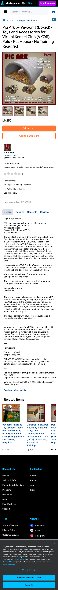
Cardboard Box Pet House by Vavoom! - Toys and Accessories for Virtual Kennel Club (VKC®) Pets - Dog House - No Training (37, 435)
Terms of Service (10, 525)
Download (7, 494)
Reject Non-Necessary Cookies (29, 577)
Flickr (37, 530)
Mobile (5, 475)
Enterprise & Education (13, 485)
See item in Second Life (15, 390)
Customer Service (10, 535)
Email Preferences (10, 504)
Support (6, 509)
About (33, 480)
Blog (4, 499)
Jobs (32, 485)
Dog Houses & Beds (28, 20)
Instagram (39, 536)
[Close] (54, 543)
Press (32, 490)
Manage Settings (29, 570)
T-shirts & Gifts (9, 480)
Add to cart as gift (29, 135)
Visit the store (10, 155)
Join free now (47, 3)
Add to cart (29, 128)
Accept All (29, 585)
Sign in (32, 3)
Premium (6, 490)
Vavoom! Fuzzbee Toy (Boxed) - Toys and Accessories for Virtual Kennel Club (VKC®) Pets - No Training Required (13, 433)
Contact (33, 475)
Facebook (39, 525)
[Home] (3, 20)
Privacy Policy (8, 530)
